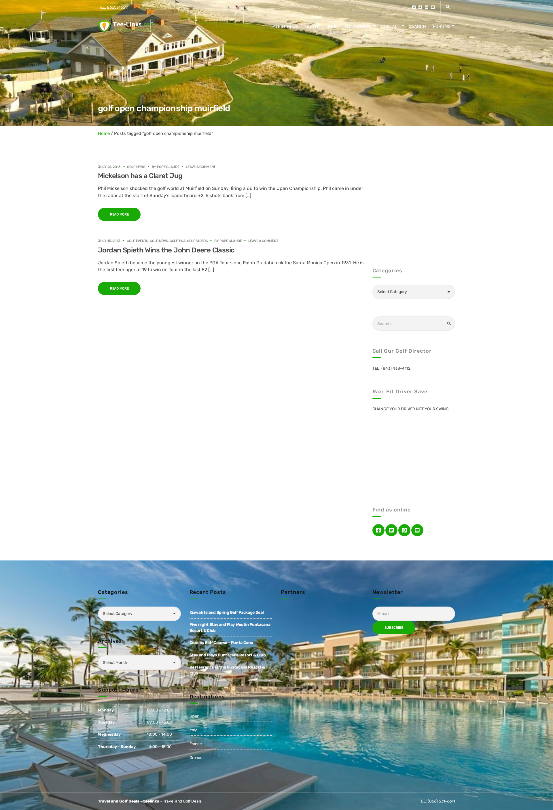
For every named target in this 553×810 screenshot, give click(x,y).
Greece (196, 757)
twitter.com (420, 7)
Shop (332, 26)
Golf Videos (197, 241)
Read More (119, 214)
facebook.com (414, 7)
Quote (312, 26)
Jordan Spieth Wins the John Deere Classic (166, 250)
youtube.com (433, 7)
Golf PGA (177, 241)
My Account (358, 26)
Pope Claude (168, 167)
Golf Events (137, 241)
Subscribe (394, 628)
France (196, 743)
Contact (390, 26)
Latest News (284, 26)
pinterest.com (427, 7)
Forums (441, 26)
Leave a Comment (201, 167)
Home (104, 133)
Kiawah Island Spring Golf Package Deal (227, 612)
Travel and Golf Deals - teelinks (128, 801)
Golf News (136, 167)
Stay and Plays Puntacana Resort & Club (228, 655)
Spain (194, 716)
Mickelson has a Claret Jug (140, 176)
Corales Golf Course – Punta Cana (221, 642)
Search (417, 26)
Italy (193, 730)
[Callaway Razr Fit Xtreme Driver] (413, 454)
